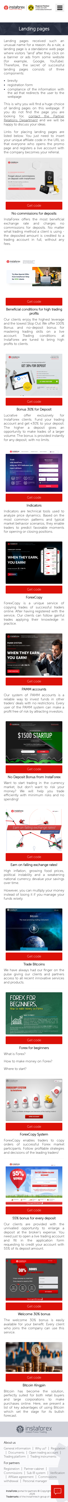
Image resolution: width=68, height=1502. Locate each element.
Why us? (40, 1448)
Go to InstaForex (23, 16)
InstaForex (11, 1491)
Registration (11, 1469)
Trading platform (15, 1456)
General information (17, 1448)
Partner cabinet (34, 1469)
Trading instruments (43, 1456)
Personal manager (35, 1481)
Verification (57, 1473)
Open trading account (43, 1452)
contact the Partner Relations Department (34, 118)
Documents (16, 1452)
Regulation (58, 1448)
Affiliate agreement (21, 1477)
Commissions (13, 1473)
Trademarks (12, 1496)
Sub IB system (36, 1473)
